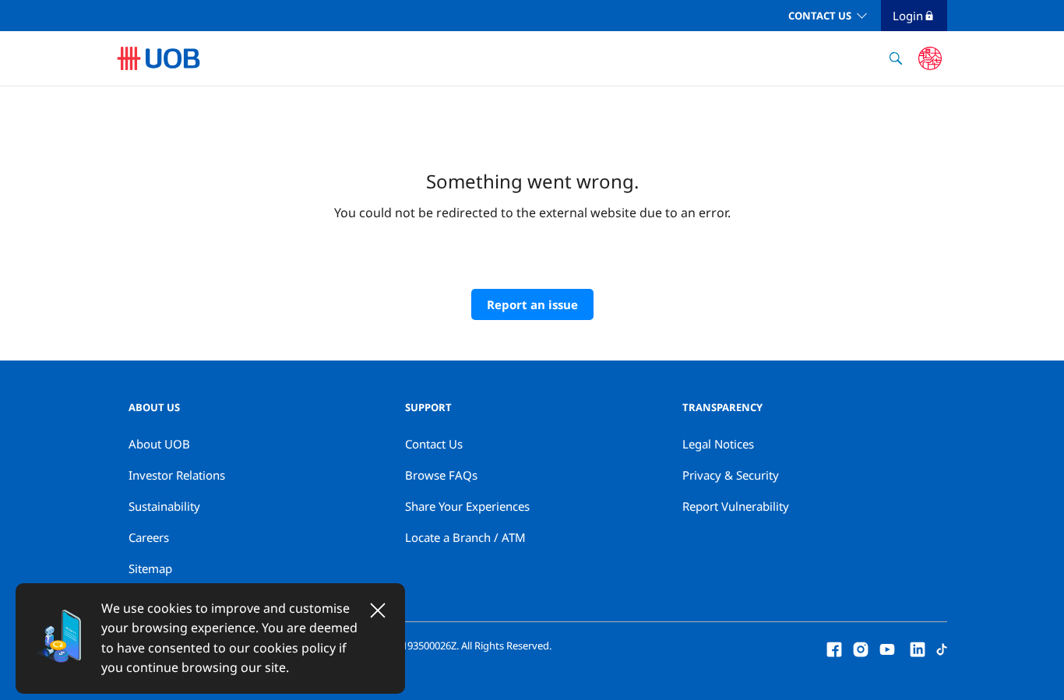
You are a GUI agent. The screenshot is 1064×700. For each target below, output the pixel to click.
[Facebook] (834, 647)
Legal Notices (718, 444)
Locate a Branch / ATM (465, 537)
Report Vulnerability (735, 506)
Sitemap (150, 568)
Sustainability (164, 506)
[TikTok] (941, 647)
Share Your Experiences (467, 506)
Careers (149, 537)
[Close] (377, 610)
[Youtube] (887, 647)
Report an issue (532, 304)
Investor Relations (177, 475)
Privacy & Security (730, 475)
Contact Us (819, 16)
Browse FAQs (441, 475)
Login (908, 15)
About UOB (159, 444)
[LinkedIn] (917, 647)
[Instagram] (860, 647)
